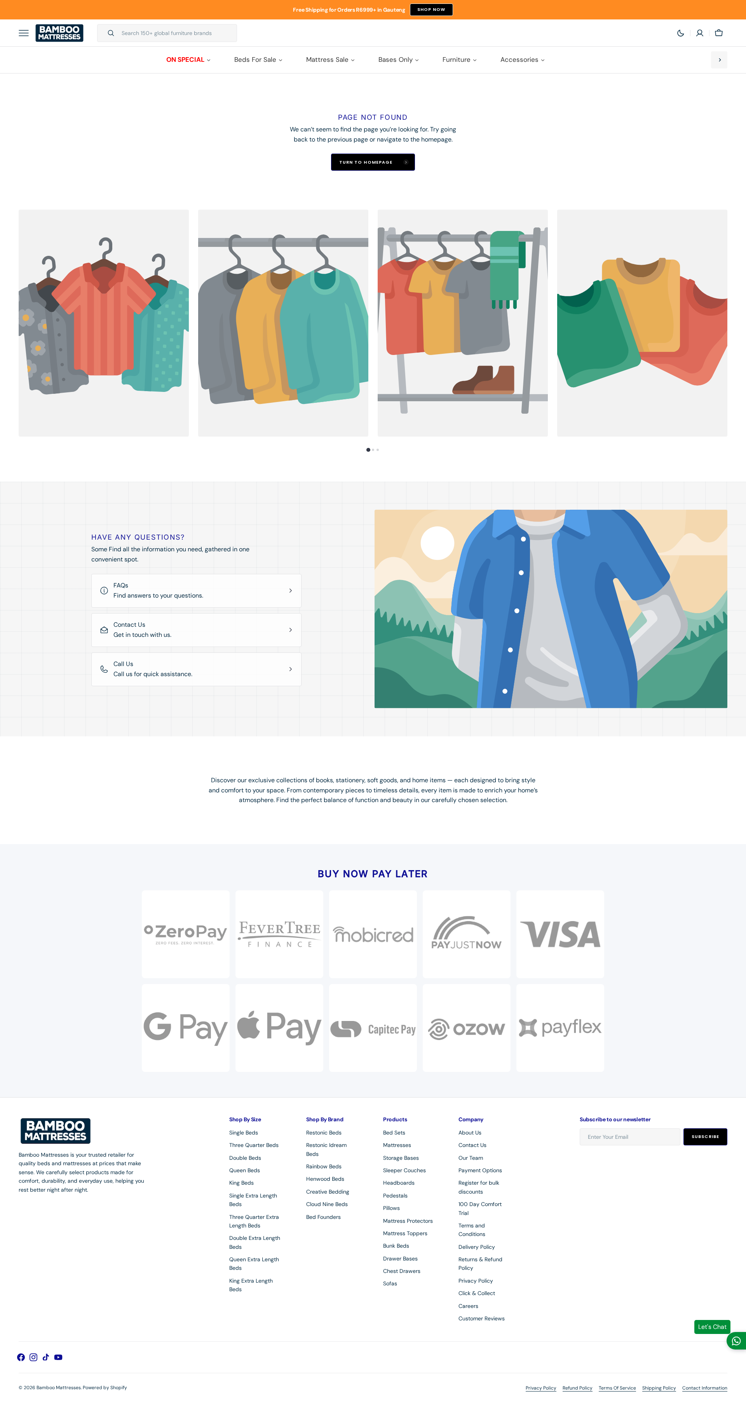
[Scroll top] (736, 1392)
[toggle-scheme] (680, 33)
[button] (699, 33)
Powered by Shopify (105, 1388)
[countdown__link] (719, 59)
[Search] (108, 33)
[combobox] (177, 33)
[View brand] (467, 934)
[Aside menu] (26, 33)
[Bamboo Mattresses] (59, 33)
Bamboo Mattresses (59, 1388)
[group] (104, 323)
